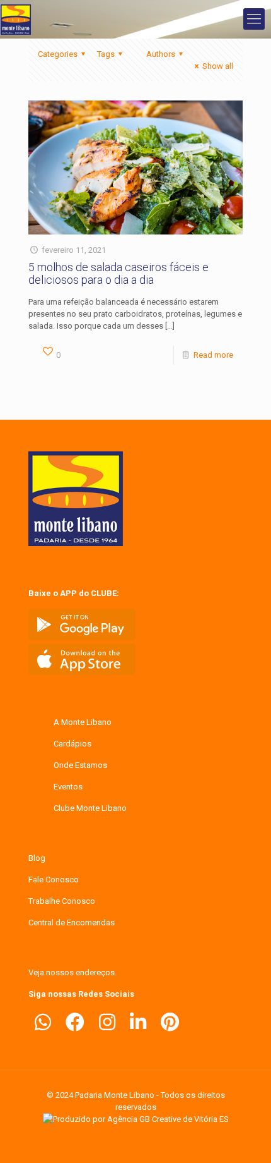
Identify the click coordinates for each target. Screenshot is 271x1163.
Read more (213, 355)
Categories (58, 54)
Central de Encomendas (71, 922)
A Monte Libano (83, 722)
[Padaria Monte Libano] (16, 19)
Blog (36, 858)
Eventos (68, 786)
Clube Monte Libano (90, 808)
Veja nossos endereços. (72, 972)
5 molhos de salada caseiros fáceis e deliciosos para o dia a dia (118, 273)
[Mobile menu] (254, 19)
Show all (217, 66)
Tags (106, 54)
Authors (160, 54)
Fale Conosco (53, 879)
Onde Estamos (80, 765)
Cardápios (72, 743)
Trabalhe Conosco (61, 901)
